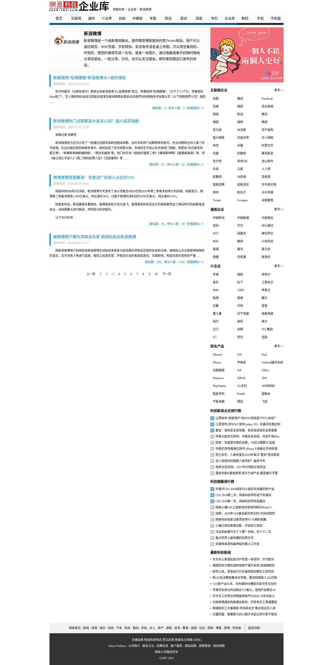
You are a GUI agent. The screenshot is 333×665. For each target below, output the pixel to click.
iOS (239, 354)
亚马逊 (217, 130)
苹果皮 (241, 362)
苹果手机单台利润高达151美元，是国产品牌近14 (244, 590)
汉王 (216, 329)
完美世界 (243, 137)
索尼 (216, 282)
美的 (240, 321)
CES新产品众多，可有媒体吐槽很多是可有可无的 (244, 584)
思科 (216, 225)
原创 (168, 18)
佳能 (264, 337)
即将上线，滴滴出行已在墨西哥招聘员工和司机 (243, 571)
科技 (127, 628)
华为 (240, 225)
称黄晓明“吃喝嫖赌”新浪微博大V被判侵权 (89, 78)
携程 (240, 106)
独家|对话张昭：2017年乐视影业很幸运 (240, 467)
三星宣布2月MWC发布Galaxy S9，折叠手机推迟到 (247, 424)
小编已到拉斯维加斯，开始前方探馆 (238, 525)
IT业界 (107, 18)
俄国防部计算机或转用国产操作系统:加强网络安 (244, 565)
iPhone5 (217, 354)
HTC (216, 233)
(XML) (197, 640)
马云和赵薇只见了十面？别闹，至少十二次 (243, 532)
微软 (240, 274)
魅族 (240, 241)
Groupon (242, 200)
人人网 (266, 169)
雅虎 (240, 98)
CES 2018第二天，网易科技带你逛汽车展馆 (243, 495)
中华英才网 (269, 184)
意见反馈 (168, 640)
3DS (264, 378)
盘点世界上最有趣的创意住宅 (234, 538)
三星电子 (267, 282)
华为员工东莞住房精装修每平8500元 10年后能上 (244, 596)
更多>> (279, 90)
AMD (240, 290)
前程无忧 (243, 184)
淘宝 (216, 145)
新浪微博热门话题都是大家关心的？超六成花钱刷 (96, 121)
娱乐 (103, 628)
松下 (240, 282)
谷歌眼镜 (219, 370)
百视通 (241, 257)
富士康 (217, 313)
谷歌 (216, 98)
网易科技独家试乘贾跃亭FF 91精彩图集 (240, 519)
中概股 (137, 18)
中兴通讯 (267, 225)
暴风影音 (267, 153)
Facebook (267, 98)
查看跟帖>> (195, 108)
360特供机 (268, 386)
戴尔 (264, 298)
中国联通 (243, 218)
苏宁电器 (243, 313)
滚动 (183, 18)
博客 (219, 628)
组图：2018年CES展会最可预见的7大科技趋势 (245, 513)
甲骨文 (266, 290)
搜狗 (240, 122)
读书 (177, 628)
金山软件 (267, 161)
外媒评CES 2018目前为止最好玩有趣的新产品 (244, 489)
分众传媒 (267, 192)
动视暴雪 (267, 200)
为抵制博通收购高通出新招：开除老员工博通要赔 (245, 602)
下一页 (166, 274)
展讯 (240, 249)
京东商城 (267, 106)
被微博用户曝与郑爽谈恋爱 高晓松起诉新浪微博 (94, 237)
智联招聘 (219, 184)
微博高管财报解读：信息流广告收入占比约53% (93, 177)
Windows (218, 378)
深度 (199, 18)
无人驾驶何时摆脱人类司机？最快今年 (240, 461)
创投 (122, 18)
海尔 (216, 321)
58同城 (241, 177)
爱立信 (266, 249)
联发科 (266, 257)
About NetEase (117, 646)
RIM (215, 241)
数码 (245, 18)
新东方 (241, 192)
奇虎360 (242, 161)
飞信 (264, 401)
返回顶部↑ (254, 628)
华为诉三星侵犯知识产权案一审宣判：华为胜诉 (243, 559)
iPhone (217, 362)
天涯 (216, 169)
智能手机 (219, 394)
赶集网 (217, 177)
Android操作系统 (272, 362)
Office (265, 370)
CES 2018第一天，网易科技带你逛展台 (240, 501)
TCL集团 (267, 329)
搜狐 (216, 122)
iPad (264, 354)
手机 (260, 18)
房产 (161, 628)
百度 (216, 106)
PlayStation (219, 386)
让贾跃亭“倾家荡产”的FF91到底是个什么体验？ (246, 418)
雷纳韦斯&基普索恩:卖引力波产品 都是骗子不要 (246, 473)
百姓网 (266, 177)
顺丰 (216, 192)
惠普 (240, 298)
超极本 (266, 394)
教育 (185, 628)
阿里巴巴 (267, 145)
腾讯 (264, 114)
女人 (152, 628)
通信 (91, 18)
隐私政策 (190, 646)
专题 (152, 18)
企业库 (132, 9)
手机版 (276, 18)
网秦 (216, 257)
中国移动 (219, 218)
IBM (215, 290)
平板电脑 (219, 401)
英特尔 (266, 274)
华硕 (240, 306)
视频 (210, 628)
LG (215, 337)
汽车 (119, 628)
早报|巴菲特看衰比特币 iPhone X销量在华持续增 (246, 448)
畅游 (264, 122)
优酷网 (241, 153)
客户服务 (176, 646)
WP (239, 370)
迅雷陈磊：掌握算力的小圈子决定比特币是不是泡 (245, 614)
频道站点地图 (183, 640)
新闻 (86, 628)
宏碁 (216, 306)
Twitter (217, 200)
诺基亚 (241, 233)
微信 (240, 401)
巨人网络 (267, 137)
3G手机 (242, 386)
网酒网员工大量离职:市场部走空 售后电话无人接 (244, 608)
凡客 (240, 169)
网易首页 (75, 628)
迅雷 (216, 153)
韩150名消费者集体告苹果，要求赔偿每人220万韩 (245, 577)
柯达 (240, 337)
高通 (216, 249)
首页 (59, 18)
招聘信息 (162, 646)
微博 (227, 628)
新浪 (240, 114)
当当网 (241, 130)
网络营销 (205, 646)
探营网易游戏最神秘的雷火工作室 (237, 544)
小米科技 (267, 241)
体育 (94, 628)
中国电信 (267, 218)
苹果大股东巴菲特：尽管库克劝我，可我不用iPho (247, 436)
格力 (264, 321)
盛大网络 (219, 137)
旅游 (194, 628)
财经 (111, 628)
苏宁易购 (267, 130)
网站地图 (219, 646)
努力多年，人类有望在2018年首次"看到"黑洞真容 (247, 455)
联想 (216, 298)
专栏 (214, 18)
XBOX (241, 378)
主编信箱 (137, 640)
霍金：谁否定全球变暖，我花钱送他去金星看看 (246, 430)
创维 (240, 329)
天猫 (240, 145)
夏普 (264, 306)
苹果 (216, 274)
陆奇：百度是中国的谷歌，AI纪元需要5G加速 (245, 442)
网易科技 (119, 9)
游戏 (169, 628)
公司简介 (134, 646)
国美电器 (267, 313)
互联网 (76, 18)
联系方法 (148, 646)
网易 (216, 114)
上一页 (91, 274)
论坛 (202, 628)
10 (156, 274)
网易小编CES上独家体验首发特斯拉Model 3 (243, 507)
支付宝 (217, 161)
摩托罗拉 (267, 233)
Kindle (241, 394)
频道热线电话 (153, 640)
